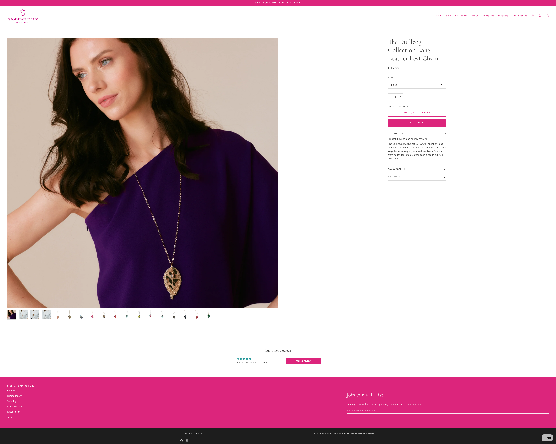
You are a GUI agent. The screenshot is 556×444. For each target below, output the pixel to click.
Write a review (303, 360)
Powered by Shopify (363, 433)
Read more (393, 158)
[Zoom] (142, 173)
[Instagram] (187, 440)
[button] (448, 16)
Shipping (12, 401)
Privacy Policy (14, 406)
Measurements (397, 169)
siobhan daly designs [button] (20, 386)
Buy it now (417, 122)
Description (395, 133)
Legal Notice (14, 411)
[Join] (546, 410)
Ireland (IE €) (191, 433)
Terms (10, 417)
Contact (11, 390)
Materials (394, 176)
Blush (394, 84)
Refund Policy (14, 395)
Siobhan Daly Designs (330, 433)
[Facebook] (181, 440)
